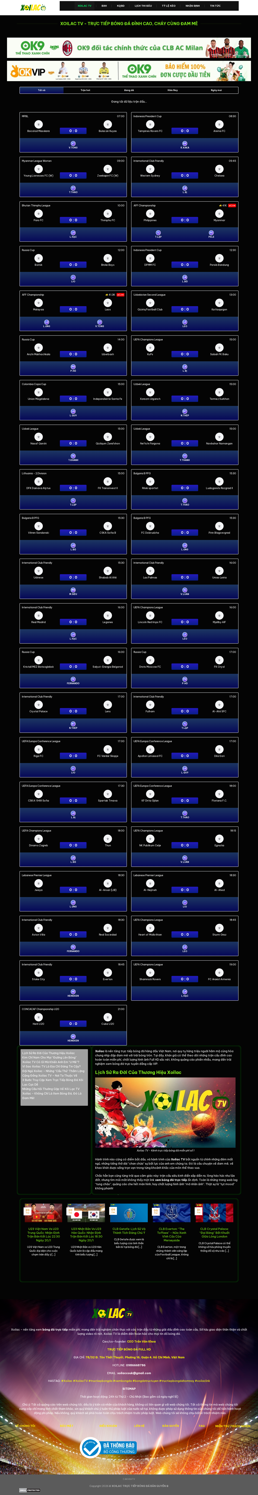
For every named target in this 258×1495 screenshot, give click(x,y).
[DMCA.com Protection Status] (129, 1490)
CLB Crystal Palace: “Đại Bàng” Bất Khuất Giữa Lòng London (215, 1232)
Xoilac (99, 1051)
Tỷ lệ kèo (169, 5)
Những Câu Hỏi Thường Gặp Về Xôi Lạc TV (51, 1089)
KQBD (120, 5)
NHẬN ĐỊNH (193, 5)
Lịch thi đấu (143, 5)
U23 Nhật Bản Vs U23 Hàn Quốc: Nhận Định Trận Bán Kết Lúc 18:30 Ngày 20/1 (86, 1234)
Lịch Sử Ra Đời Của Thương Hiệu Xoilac (48, 1053)
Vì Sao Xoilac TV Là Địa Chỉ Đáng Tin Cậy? (51, 1066)
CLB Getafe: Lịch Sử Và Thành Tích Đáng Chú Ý (129, 1231)
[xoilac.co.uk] (36, 7)
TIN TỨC (215, 5)
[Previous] (24, 1240)
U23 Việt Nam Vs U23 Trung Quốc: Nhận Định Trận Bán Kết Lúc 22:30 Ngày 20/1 (43, 1234)
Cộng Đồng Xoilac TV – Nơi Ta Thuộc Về (49, 1075)
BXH (104, 5)
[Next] (234, 1240)
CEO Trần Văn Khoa (141, 1341)
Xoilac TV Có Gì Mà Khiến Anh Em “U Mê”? (50, 1062)
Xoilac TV (84, 5)
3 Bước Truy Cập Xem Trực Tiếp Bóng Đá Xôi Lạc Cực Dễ (52, 1082)
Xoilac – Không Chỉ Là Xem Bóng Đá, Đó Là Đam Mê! (51, 1096)
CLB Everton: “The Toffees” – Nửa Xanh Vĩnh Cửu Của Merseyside (171, 1234)
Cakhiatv (129, 1479)
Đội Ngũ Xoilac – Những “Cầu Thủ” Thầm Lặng (53, 1071)
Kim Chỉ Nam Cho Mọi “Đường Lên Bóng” (49, 1057)
